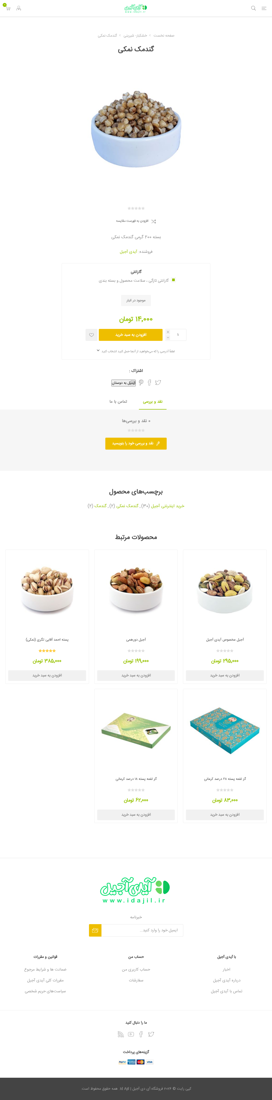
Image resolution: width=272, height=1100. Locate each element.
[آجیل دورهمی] (136, 591)
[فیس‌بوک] (141, 1034)
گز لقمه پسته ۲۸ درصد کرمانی (225, 779)
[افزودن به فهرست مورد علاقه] (91, 335)
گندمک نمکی (127, 506)
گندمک (101, 506)
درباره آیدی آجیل (226, 980)
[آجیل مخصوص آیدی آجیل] (224, 591)
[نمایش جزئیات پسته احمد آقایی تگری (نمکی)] (47, 591)
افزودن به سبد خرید (130, 335)
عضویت (95, 930)
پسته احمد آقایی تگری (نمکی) (47, 640)
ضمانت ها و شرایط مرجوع (45, 969)
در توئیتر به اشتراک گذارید (158, 382)
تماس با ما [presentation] (118, 401)
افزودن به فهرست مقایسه (132, 221)
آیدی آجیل (128, 252)
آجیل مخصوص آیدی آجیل (225, 640)
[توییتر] (151, 1034)
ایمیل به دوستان (123, 383)
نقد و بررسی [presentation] (153, 401)
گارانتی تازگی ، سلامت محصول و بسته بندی (134, 280)
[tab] (153, 402)
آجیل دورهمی (136, 640)
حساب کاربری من (136, 969)
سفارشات (136, 980)
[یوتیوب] (131, 1034)
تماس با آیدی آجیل (226, 991)
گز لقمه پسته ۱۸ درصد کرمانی (136, 779)
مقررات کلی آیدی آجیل (45, 980)
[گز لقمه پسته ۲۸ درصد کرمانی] (224, 730)
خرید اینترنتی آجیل (167, 506)
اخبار (226, 969)
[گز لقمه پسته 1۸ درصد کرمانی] (136, 730)
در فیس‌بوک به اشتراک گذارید (149, 382)
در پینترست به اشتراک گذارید (141, 382)
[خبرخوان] (121, 1034)
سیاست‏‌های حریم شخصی (45, 991)
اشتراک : (136, 371)
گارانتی (136, 272)
